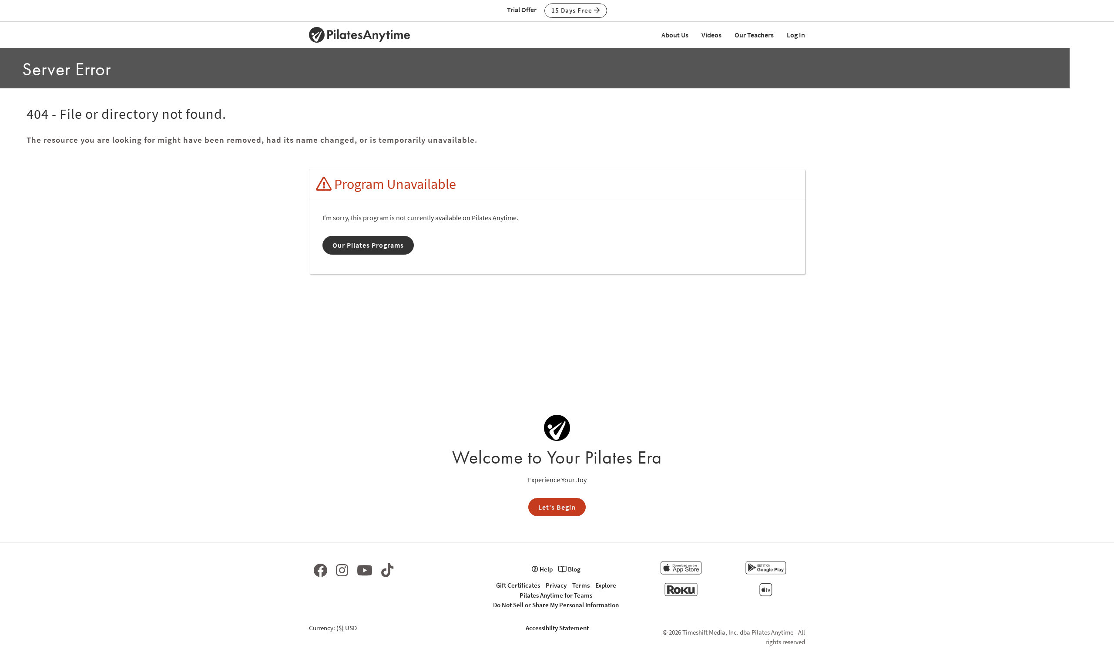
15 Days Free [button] (572, 10)
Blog (573, 569)
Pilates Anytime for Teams (556, 595)
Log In (796, 34)
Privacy (556, 585)
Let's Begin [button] (557, 507)
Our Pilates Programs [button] (368, 245)
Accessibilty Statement (557, 628)
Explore (605, 585)
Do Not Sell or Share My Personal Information (556, 605)
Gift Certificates (518, 585)
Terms (581, 585)
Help (545, 569)
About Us (674, 34)
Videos (711, 34)
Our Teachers (754, 34)
